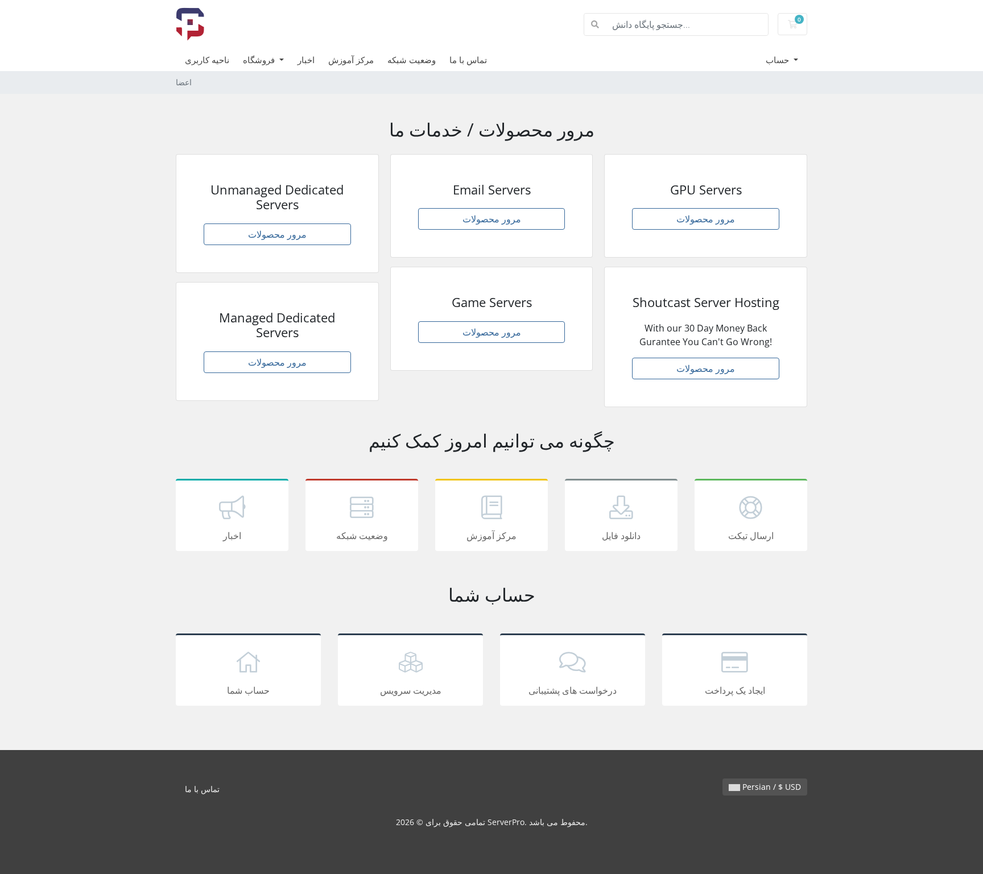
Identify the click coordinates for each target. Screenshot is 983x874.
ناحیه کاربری (207, 59)
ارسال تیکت (751, 535)
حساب (778, 59)
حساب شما (248, 690)
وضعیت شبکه (411, 59)
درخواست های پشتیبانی (572, 690)
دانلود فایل (621, 535)
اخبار (306, 59)
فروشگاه (260, 59)
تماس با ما (468, 59)
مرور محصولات (277, 234)
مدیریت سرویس (410, 690)
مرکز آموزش (351, 59)
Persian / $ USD (770, 786)
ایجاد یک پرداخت (735, 690)
